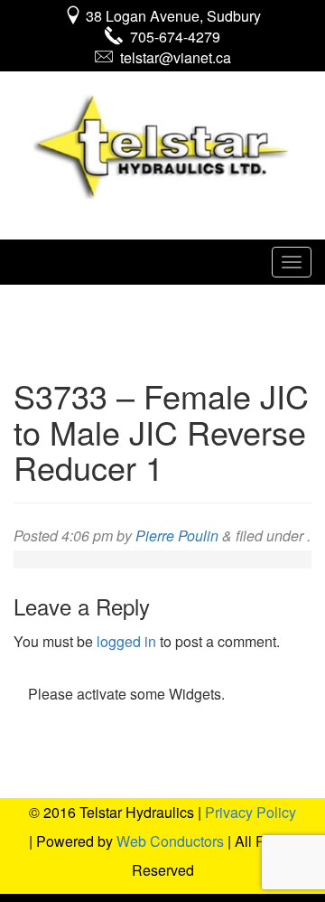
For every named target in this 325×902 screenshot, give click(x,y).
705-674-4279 (171, 36)
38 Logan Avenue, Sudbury (171, 15)
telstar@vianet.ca (172, 57)
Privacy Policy (250, 812)
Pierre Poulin (176, 535)
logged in (126, 641)
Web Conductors (170, 841)
